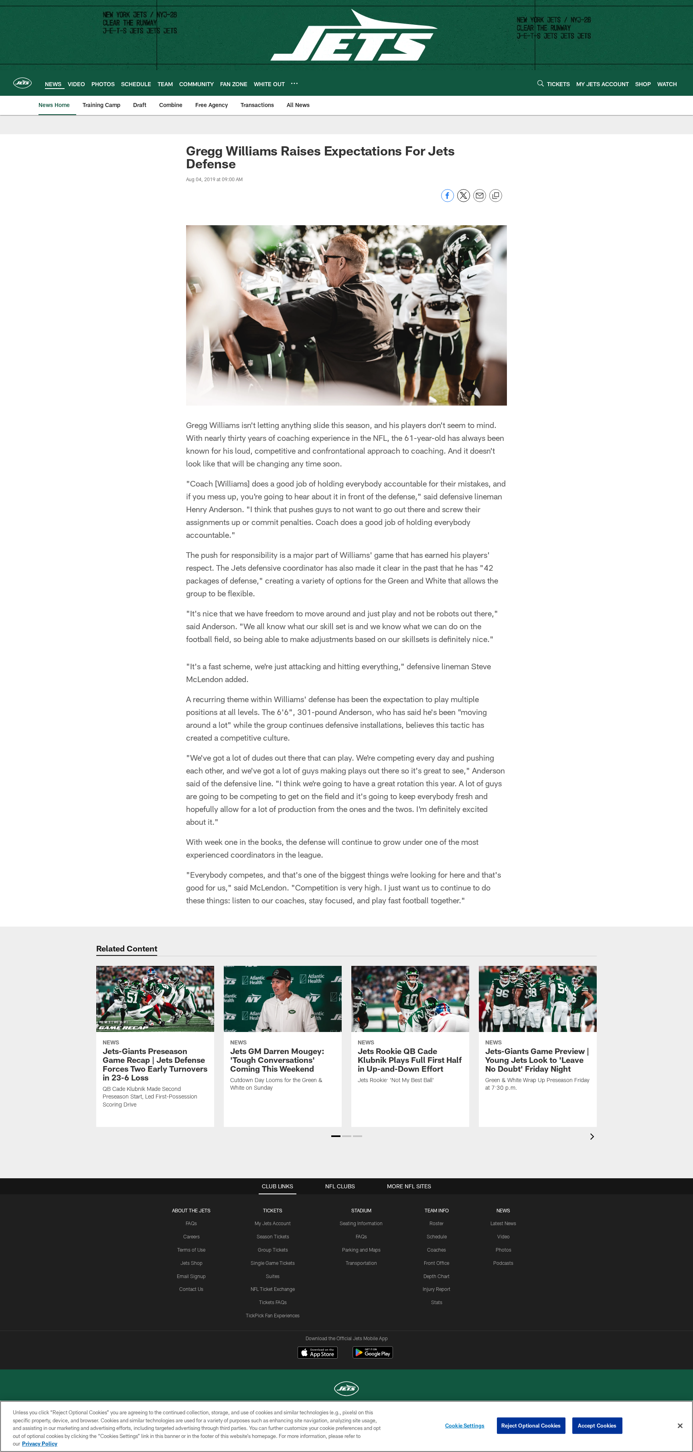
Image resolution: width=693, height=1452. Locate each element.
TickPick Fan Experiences (273, 1315)
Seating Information (361, 1223)
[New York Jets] (346, 1390)
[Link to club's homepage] (22, 83)
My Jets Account (273, 1223)
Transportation (361, 1263)
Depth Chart (437, 1276)
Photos (503, 1249)
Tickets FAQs (273, 1302)
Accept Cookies (597, 1425)
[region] (346, 1426)
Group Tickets (273, 1249)
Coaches (436, 1249)
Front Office (436, 1263)
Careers (191, 1236)
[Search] (540, 83)
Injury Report (436, 1289)
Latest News (503, 1223)
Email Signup (191, 1276)
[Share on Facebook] (447, 199)
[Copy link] (495, 196)
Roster (437, 1223)
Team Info (437, 1210)
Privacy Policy (39, 1443)
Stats (436, 1302)
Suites (273, 1276)
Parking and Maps (361, 1249)
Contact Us (191, 1289)
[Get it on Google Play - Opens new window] (373, 1356)
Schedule (437, 1236)
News (503, 1210)
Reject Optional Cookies (531, 1425)
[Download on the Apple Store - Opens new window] (318, 1353)
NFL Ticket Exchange (273, 1289)
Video (503, 1236)
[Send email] (479, 199)
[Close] (680, 1426)
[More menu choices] (294, 83)
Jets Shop (191, 1263)
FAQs (191, 1223)
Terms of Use (191, 1249)
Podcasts (503, 1263)
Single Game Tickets (273, 1263)
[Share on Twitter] (463, 199)
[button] (335, 1136)
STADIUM (361, 1210)
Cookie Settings (464, 1425)
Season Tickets (273, 1236)
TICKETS (272, 1210)
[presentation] (593, 1137)
